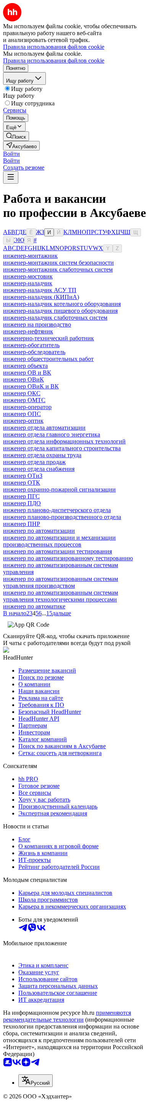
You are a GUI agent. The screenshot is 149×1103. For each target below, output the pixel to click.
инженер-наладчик (27, 283)
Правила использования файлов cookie (53, 60)
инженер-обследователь (34, 352)
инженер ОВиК (23, 379)
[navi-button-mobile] (10, 177)
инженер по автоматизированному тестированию (68, 558)
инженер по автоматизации (39, 530)
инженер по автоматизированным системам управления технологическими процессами (60, 596)
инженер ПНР (21, 524)
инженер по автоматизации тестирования (57, 551)
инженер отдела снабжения (38, 469)
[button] (11, 153)
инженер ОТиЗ (22, 475)
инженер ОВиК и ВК (31, 386)
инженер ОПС (22, 414)
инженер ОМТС (24, 400)
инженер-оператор (27, 407)
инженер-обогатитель (31, 345)
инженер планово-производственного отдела (62, 517)
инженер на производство (37, 324)
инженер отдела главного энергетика (51, 434)
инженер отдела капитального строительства (62, 448)
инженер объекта (25, 365)
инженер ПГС (21, 496)
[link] (16, 136)
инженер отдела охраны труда (42, 455)
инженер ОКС (21, 393)
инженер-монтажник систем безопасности (58, 262)
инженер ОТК (21, 482)
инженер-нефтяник (28, 331)
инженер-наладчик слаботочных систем (55, 317)
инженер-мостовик (28, 276)
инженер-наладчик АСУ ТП (39, 290)
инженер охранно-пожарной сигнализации (59, 489)
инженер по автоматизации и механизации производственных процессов (59, 541)
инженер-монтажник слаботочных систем (58, 269)
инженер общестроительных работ (48, 359)
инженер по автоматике (34, 606)
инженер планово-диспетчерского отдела (57, 510)
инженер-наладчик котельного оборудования (62, 304)
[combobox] (35, 1080)
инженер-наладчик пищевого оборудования (60, 310)
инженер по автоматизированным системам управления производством (60, 582)
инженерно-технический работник (48, 338)
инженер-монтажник (30, 255)
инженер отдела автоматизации (44, 427)
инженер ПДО (22, 503)
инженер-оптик (23, 420)
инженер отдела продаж (34, 462)
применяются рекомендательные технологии (67, 1016)
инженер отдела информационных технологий (64, 441)
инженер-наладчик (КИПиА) (41, 297)
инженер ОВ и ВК (27, 372)
